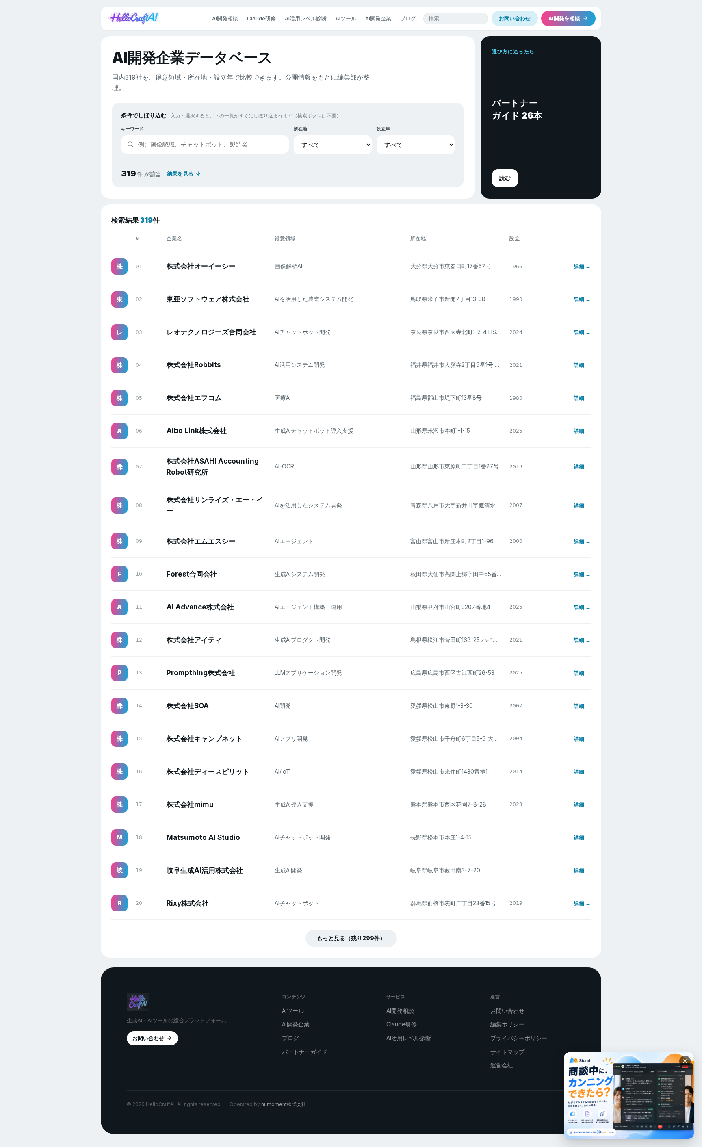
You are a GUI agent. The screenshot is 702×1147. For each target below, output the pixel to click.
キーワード (132, 129)
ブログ (408, 18)
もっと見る (351, 938)
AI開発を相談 (564, 18)
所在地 (300, 129)
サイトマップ (507, 1051)
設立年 (383, 129)
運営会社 (501, 1065)
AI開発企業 (378, 18)
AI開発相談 (225, 18)
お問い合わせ (515, 18)
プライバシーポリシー (518, 1037)
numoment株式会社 (283, 1104)
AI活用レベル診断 (306, 18)
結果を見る (180, 173)
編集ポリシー (507, 1024)
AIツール (346, 18)
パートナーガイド (304, 1051)
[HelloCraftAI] (133, 18)
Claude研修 (261, 18)
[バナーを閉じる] (685, 1061)
